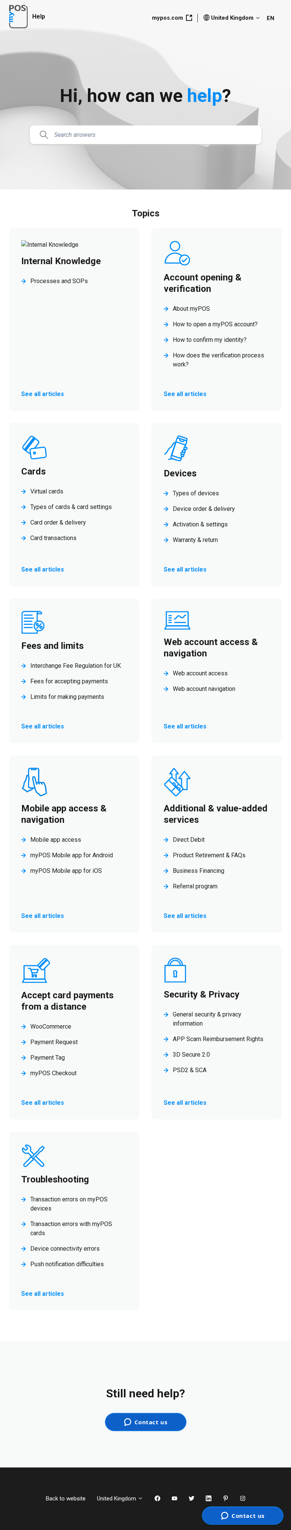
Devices (180, 473)
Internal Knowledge (61, 261)
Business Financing (198, 870)
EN (270, 18)
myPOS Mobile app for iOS (66, 870)
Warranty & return (195, 539)
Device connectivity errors (65, 1248)
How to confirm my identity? (210, 339)
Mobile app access (55, 839)
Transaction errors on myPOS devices (69, 1204)
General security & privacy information (207, 1019)
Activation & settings (200, 524)
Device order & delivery (204, 508)
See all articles (42, 394)
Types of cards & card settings (71, 507)
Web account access (200, 673)
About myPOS (191, 308)
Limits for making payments (67, 696)
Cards (33, 471)
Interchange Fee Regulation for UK (75, 665)
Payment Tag (47, 1057)
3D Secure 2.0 (191, 1054)
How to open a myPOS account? (215, 324)
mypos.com (167, 17)
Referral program (195, 886)
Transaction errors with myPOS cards (71, 1228)
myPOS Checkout (53, 1073)
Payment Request (54, 1042)
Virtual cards (46, 491)
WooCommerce (50, 1026)
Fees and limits (52, 646)
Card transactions (53, 538)
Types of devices (196, 493)
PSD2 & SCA (190, 1070)
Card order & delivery (58, 522)
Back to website (66, 1498)
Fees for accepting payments (69, 681)
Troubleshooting (55, 1179)
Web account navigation (204, 688)
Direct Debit (189, 839)
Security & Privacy (201, 994)
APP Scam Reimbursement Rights (218, 1039)
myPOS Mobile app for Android (71, 855)
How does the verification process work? (218, 360)
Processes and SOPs (59, 281)
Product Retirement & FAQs (209, 855)
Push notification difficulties (67, 1264)
